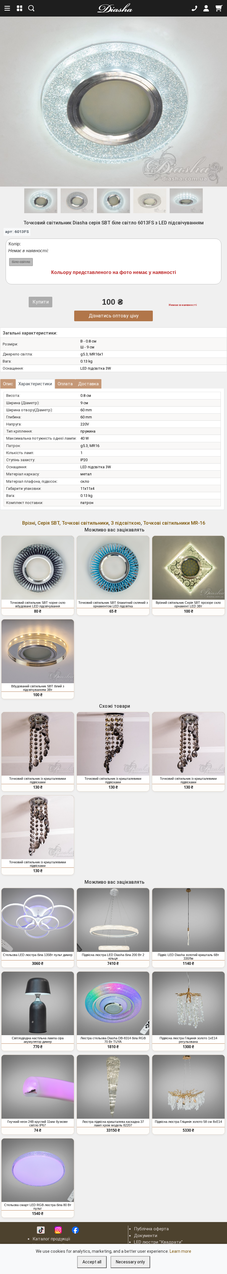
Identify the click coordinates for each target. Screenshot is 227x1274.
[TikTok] (41, 1230)
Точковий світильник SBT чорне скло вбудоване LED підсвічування (37, 604)
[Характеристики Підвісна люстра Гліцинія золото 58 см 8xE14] (188, 1087)
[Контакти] (194, 8)
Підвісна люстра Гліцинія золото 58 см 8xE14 (188, 1121)
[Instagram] (58, 1230)
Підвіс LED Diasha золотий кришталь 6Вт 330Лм (188, 956)
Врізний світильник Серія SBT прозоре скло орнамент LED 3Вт (188, 604)
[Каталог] (19, 8)
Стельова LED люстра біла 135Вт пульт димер (37, 955)
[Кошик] (219, 8)
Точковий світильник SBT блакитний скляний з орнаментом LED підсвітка (113, 604)
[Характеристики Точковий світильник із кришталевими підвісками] (37, 744)
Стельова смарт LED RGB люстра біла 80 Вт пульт (37, 1206)
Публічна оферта (151, 1228)
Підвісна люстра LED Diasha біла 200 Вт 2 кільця (113, 956)
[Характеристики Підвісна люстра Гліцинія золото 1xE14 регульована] (188, 1003)
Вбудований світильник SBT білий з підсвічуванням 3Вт (37, 687)
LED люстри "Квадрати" (158, 1242)
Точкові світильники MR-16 (174, 523)
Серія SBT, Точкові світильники (73, 523)
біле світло (21, 262)
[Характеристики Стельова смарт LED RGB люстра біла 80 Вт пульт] (37, 1170)
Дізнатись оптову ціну (113, 316)
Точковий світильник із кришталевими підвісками (37, 780)
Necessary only (130, 1262)
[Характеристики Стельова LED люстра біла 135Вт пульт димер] (37, 920)
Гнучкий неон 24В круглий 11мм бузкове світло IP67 (37, 1123)
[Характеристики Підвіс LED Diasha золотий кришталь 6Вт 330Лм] (188, 920)
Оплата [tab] (65, 383)
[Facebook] (75, 1230)
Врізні (28, 523)
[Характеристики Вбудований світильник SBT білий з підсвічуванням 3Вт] (37, 651)
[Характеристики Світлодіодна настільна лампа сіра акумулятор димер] (37, 1003)
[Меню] (7, 8)
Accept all (91, 1262)
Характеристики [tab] (35, 383)
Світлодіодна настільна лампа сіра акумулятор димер (38, 1039)
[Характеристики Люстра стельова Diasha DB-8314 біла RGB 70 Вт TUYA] (113, 1003)
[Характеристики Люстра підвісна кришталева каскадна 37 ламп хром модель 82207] (113, 1087)
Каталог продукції (51, 1239)
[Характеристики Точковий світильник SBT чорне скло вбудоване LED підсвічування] (37, 568)
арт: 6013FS (17, 231)
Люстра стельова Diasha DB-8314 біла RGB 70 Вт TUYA (113, 1039)
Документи (145, 1235)
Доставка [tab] (88, 383)
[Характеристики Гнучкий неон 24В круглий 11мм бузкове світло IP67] (37, 1087)
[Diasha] (113, 8)
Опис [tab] (8, 383)
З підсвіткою (126, 523)
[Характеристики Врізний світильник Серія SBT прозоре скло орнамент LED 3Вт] (188, 568)
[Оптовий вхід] (206, 8)
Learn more (180, 1251)
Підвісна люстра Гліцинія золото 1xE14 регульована (188, 1039)
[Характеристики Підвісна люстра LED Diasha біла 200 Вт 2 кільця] (113, 920)
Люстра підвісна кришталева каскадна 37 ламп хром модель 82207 (113, 1123)
